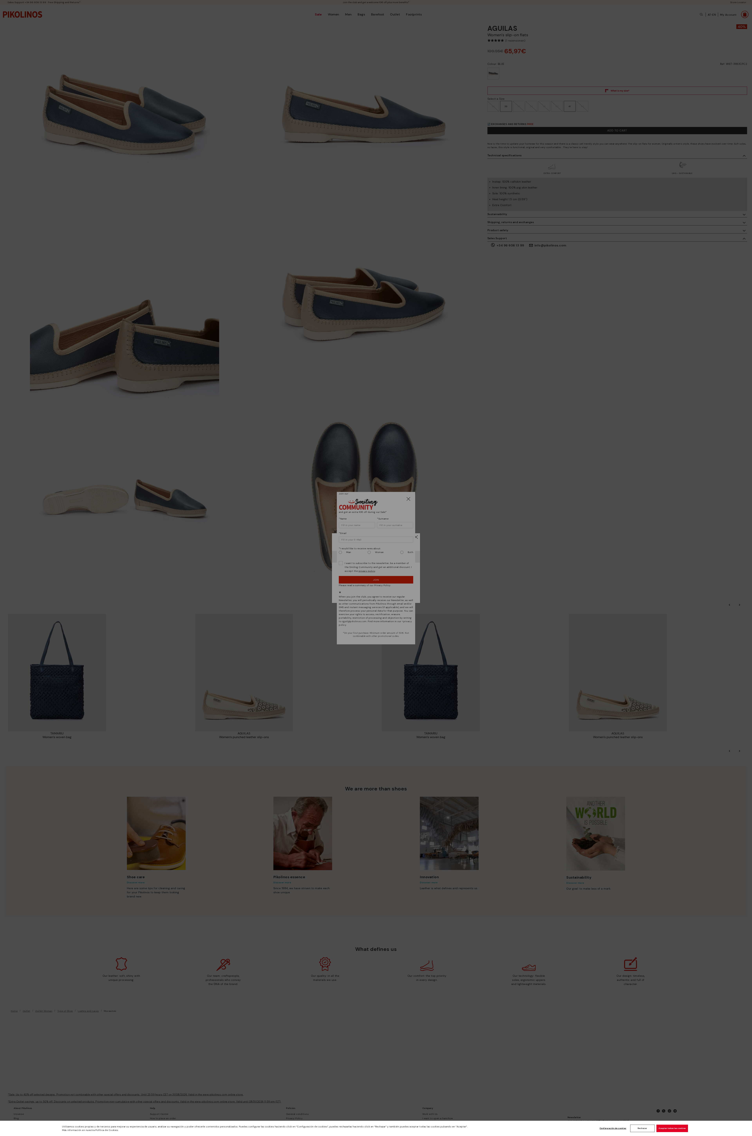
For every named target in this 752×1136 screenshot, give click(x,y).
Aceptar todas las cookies (672, 1128)
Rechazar (642, 1128)
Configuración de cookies (613, 1128)
